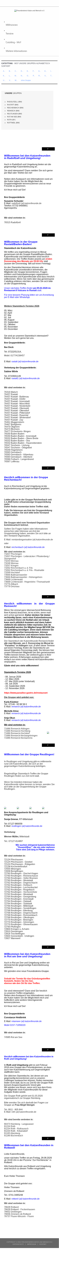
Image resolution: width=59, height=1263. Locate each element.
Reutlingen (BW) (14, 114)
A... (4, 71)
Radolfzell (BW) (14, 102)
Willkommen (11, 25)
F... (34, 71)
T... (51, 76)
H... (45, 71)
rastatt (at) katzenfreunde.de (24, 361)
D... (22, 71)
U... (4, 80)
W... (16, 80)
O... (28, 76)
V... (10, 80)
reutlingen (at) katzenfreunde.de (26, 826)
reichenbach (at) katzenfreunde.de (28, 547)
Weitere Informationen (16, 51)
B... (10, 71)
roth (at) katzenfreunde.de (23, 1112)
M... (16, 76)
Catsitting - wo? (13, 42)
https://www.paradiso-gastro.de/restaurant (26, 693)
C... (16, 71)
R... (39, 76)
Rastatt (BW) (12, 105)
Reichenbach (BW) (15, 108)
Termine (9, 33)
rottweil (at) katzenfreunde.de (25, 1199)
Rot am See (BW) (14, 117)
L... (10, 76)
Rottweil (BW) (13, 123)
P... (34, 76)
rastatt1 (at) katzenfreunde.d (24, 378)
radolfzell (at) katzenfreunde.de (26, 203)
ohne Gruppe (26, 80)
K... (4, 76)
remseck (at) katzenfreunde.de (26, 706)
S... (45, 76)
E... (28, 71)
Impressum (31, 1244)
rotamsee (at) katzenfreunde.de (26, 1021)
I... (51, 71)
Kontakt (42, 1244)
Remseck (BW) (13, 111)
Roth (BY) (11, 120)
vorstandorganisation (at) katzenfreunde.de (32, 539)
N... (22, 76)
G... (39, 71)
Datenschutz (18, 1244)
